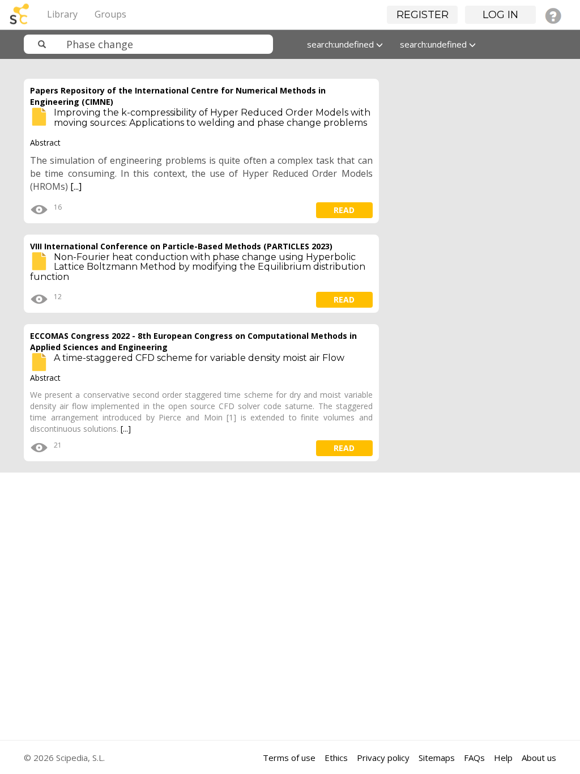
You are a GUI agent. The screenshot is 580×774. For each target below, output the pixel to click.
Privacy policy (383, 757)
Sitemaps (437, 757)
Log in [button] (500, 14)
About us (539, 757)
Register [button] (422, 14)
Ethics (336, 757)
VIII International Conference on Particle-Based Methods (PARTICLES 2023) (181, 246)
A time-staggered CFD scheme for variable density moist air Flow (199, 357)
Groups (110, 14)
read (344, 210)
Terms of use (289, 757)
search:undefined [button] (341, 44)
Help (503, 757)
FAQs (474, 757)
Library (62, 14)
